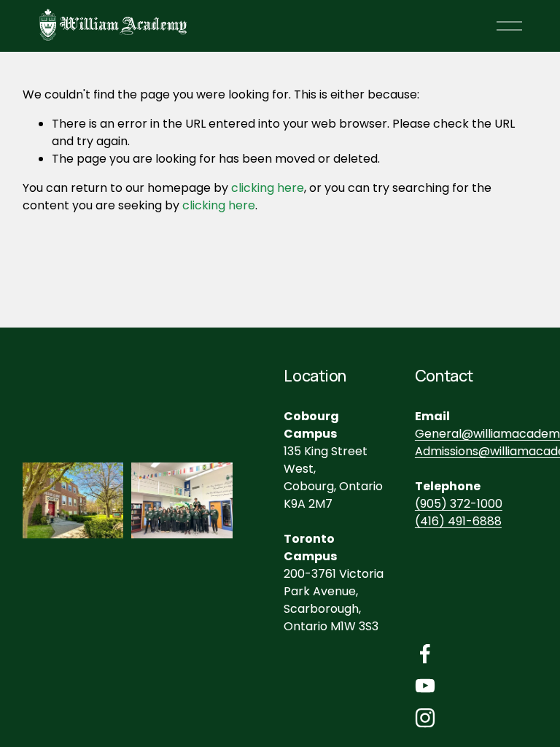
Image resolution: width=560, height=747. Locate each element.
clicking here (267, 187)
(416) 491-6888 (458, 521)
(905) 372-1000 (458, 503)
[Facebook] (425, 653)
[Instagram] (425, 718)
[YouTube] (425, 686)
